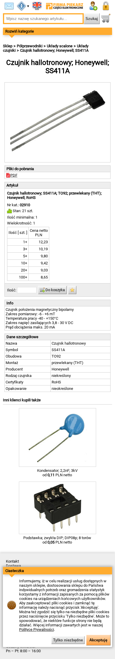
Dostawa (13, 566)
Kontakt (12, 561)
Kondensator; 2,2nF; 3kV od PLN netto (57, 472)
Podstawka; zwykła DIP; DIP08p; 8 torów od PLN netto (57, 540)
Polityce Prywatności (36, 629)
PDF (13, 175)
